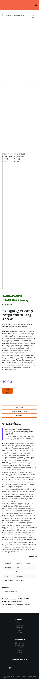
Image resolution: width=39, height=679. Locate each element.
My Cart (19, 653)
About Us (19, 623)
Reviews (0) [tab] (19, 415)
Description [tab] (19, 407)
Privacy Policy (19, 648)
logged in (14, 605)
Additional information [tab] (19, 411)
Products (19, 628)
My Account (19, 643)
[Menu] (36, 5)
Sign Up (19, 632)
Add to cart (7, 391)
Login (19, 630)
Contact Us (19, 625)
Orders (19, 650)
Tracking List (19, 645)
